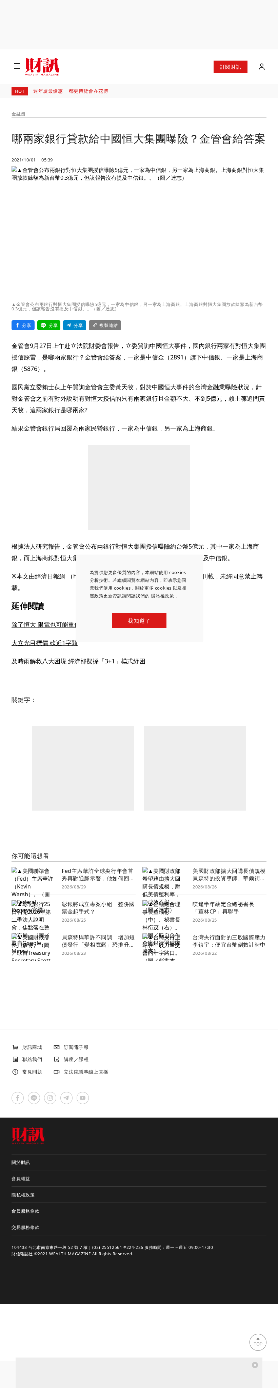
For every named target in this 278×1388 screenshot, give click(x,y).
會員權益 (21, 1178)
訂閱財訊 (230, 66)
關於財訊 (21, 1162)
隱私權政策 (162, 596)
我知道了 (139, 620)
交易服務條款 (26, 1227)
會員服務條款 (26, 1211)
